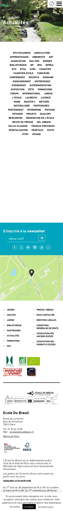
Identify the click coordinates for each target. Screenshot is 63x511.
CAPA (33, 68)
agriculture (42, 52)
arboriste (38, 56)
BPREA (49, 64)
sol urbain (44, 121)
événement (19, 85)
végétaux (37, 129)
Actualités (13, 16)
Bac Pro (34, 60)
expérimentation (40, 85)
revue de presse (22, 121)
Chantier (45, 68)
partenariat (16, 109)
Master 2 (29, 101)
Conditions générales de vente (47, 326)
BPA (39, 64)
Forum (14, 93)
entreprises (42, 81)
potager (17, 113)
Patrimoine (34, 109)
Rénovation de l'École (40, 117)
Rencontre (15, 117)
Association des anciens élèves (45, 334)
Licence (46, 97)
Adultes (11, 315)
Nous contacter (45, 315)
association (18, 60)
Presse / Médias (45, 309)
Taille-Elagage (18, 125)
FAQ (9, 346)
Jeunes (11, 309)
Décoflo (34, 77)
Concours (43, 73)
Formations (45, 89)
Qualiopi (45, 113)
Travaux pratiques (43, 125)
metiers (44, 101)
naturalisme (22, 105)
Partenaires (14, 330)
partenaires (41, 105)
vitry (25, 134)
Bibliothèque (18, 64)
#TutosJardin (21, 52)
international (31, 93)
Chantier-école (23, 73)
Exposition (17, 89)
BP (32, 64)
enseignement (22, 81)
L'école (17, 97)
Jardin (48, 93)
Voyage (36, 134)
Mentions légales (46, 320)
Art (51, 56)
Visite (50, 129)
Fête (31, 89)
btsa (23, 68)
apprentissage (19, 56)
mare (17, 101)
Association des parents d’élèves (46, 343)
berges (47, 60)
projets (31, 113)
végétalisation (18, 129)
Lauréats (31, 97)
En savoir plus (45, 506)
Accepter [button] (29, 506)
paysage (50, 109)
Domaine (48, 77)
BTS (14, 68)
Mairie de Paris (11, 436)
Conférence (17, 77)
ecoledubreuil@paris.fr (22, 431)
